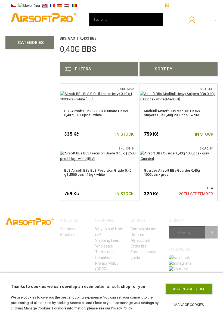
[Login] (192, 20)
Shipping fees (107, 240)
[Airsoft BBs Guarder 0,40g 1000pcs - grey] (178, 153)
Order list (138, 246)
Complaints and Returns (144, 232)
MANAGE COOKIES (189, 305)
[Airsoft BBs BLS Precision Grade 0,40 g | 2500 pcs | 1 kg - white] (99, 153)
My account (140, 240)
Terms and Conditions (104, 255)
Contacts (67, 229)
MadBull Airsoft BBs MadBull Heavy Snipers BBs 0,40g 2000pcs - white (172, 113)
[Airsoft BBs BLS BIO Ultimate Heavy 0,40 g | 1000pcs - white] (99, 94)
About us (67, 234)
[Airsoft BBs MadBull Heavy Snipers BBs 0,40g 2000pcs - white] (178, 94)
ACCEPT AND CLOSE (189, 289)
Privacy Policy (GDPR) (107, 266)
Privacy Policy (121, 308)
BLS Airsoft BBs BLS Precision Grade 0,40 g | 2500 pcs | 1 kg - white (97, 172)
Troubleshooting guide (145, 255)
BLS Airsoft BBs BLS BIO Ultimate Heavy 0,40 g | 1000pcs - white (96, 113)
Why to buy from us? (109, 232)
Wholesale (104, 246)
